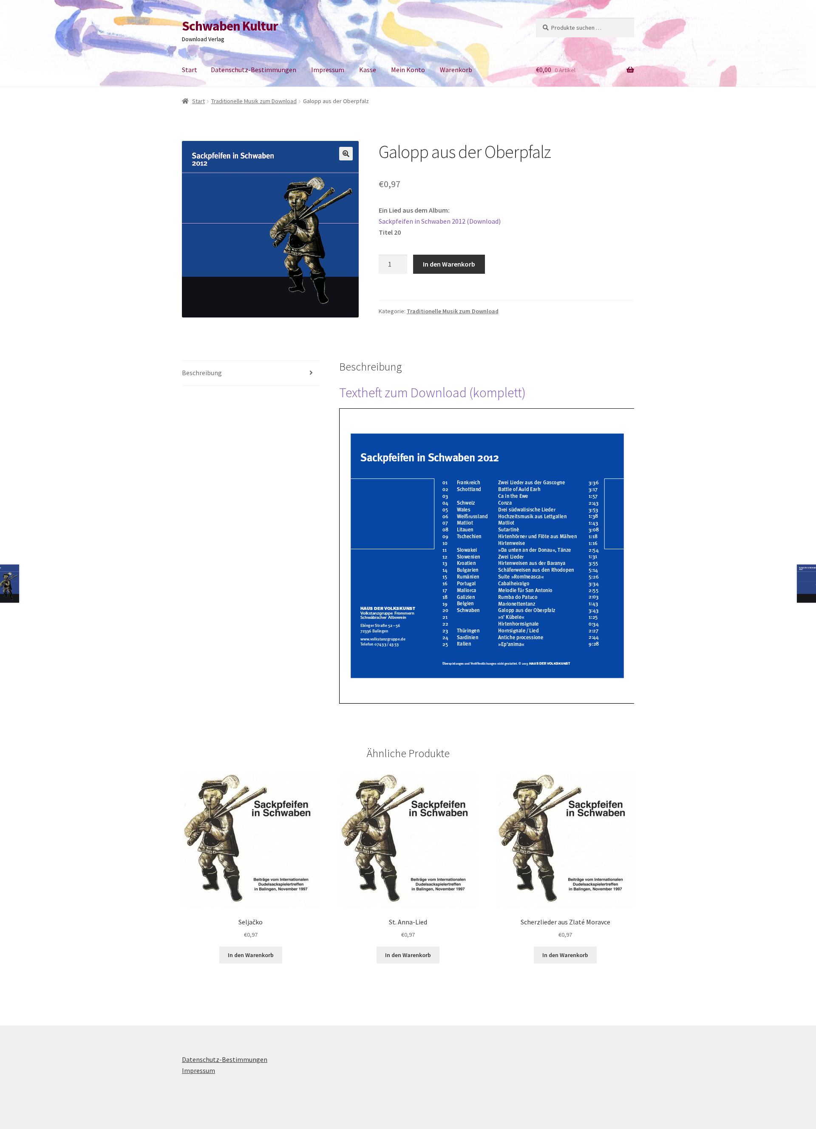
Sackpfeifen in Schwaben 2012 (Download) (440, 221)
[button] (346, 153)
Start (189, 69)
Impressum (327, 69)
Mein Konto (408, 69)
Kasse (367, 69)
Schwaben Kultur (230, 25)
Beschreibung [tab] (202, 372)
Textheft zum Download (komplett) (432, 392)
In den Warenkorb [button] (251, 955)
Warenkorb (456, 69)
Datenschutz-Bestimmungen (253, 69)
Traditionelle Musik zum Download (254, 101)
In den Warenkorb (449, 264)
